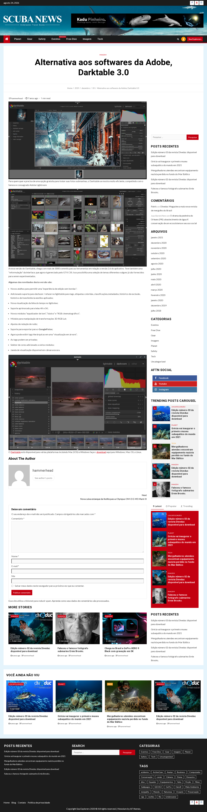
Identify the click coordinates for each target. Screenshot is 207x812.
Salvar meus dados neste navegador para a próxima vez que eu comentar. (49, 585)
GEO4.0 (158, 787)
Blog (13, 802)
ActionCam (158, 772)
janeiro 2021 (157, 237)
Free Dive (71, 39)
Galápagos (145, 787)
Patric (154, 206)
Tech (100, 39)
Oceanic (179, 792)
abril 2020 (156, 284)
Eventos (56, 39)
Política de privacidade (39, 802)
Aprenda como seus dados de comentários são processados (80, 600)
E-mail (15, 566)
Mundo (156, 792)
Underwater (171, 797)
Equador (152, 782)
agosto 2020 (157, 263)
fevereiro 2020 (158, 295)
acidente (145, 772)
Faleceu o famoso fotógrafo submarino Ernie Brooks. (183, 475)
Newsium (122, 808)
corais (159, 777)
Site (13, 576)
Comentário (17, 518)
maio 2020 (156, 279)
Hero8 (178, 787)
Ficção (188, 782)
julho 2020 (156, 269)
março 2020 (157, 289)
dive (143, 782)
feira (179, 782)
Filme (197, 782)
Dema (179, 777)
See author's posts (43, 478)
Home (7, 802)
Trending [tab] (187, 506)
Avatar (170, 772)
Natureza (168, 792)
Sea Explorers (195, 39)
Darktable (16, 452)
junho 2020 (156, 274)
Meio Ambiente (192, 787)
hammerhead (17, 98)
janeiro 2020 (157, 300)
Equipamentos (166, 782)
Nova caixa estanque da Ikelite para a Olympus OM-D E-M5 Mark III (113, 497)
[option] (174, 418)
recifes (151, 797)
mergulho (145, 792)
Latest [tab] (158, 506)
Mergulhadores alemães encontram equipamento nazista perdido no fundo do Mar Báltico (183, 437)
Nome (15, 556)
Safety (41, 39)
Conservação (147, 777)
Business (181, 772)
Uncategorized (158, 361)
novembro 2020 (158, 248)
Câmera (169, 777)
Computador (194, 772)
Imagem (87, 39)
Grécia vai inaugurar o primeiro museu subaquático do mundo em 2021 (183, 417)
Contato (22, 802)
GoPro (169, 787)
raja (142, 797)
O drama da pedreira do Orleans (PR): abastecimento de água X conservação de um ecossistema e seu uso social (174, 219)
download (101, 452)
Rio (160, 797)
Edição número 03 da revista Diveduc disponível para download (181, 521)
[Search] (178, 39)
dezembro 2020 (158, 242)
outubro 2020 (157, 253)
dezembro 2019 (158, 305)
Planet (17, 39)
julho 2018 (156, 310)
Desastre (190, 777)
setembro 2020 (158, 258)
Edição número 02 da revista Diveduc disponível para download (183, 457)
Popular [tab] (172, 506)
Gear (29, 39)
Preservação (193, 792)
